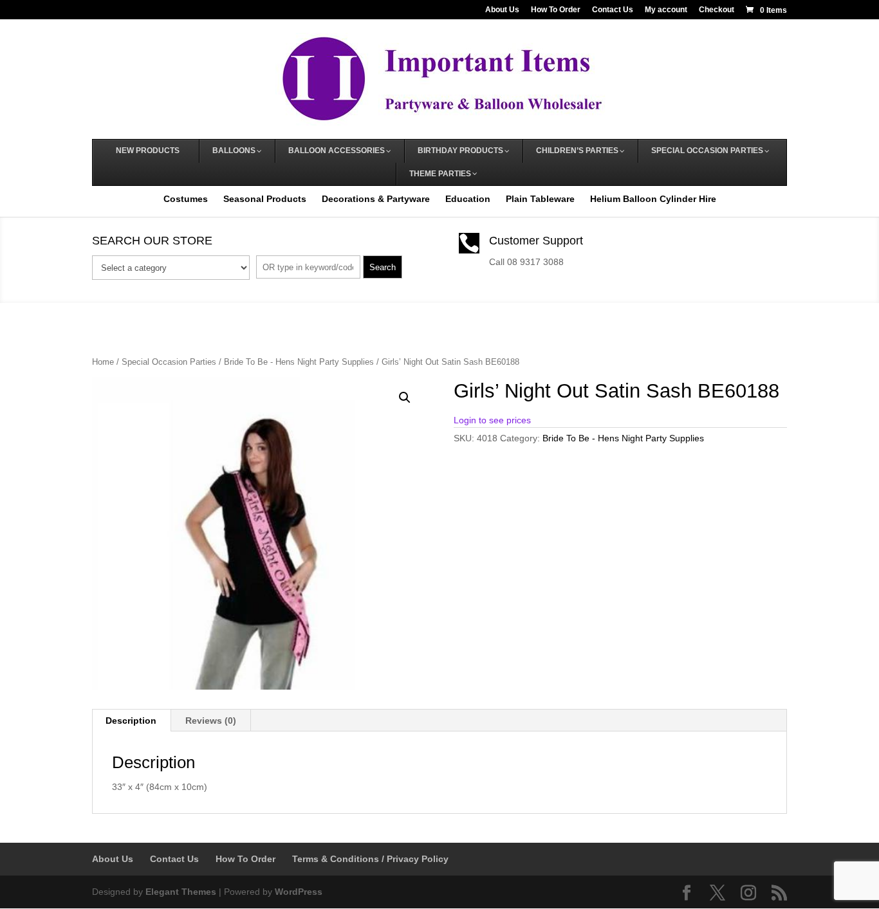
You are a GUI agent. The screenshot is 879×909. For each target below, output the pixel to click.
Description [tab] (131, 720)
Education (467, 199)
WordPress (298, 891)
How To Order (555, 10)
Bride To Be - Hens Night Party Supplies (299, 362)
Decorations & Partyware (376, 199)
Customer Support (536, 240)
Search (382, 267)
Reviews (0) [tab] (210, 720)
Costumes (185, 199)
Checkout (716, 10)
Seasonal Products (264, 199)
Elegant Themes (180, 891)
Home (103, 362)
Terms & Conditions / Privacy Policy (370, 859)
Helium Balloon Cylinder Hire (653, 199)
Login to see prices (492, 420)
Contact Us (612, 10)
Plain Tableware (540, 199)
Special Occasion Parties (169, 362)
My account (666, 10)
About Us (502, 10)
